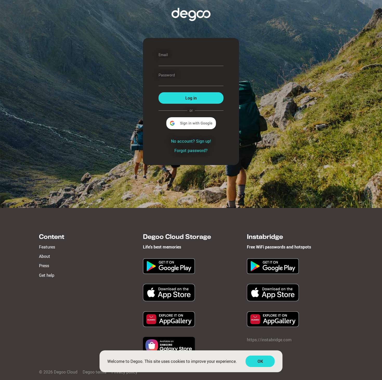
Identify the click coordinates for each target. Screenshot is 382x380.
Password (167, 75)
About (44, 256)
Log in (191, 98)
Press (44, 265)
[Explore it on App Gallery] (169, 325)
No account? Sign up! (191, 141)
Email (163, 54)
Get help (46, 275)
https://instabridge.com (269, 340)
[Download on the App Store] (169, 300)
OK (260, 361)
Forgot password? (191, 150)
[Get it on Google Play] (169, 272)
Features (47, 247)
